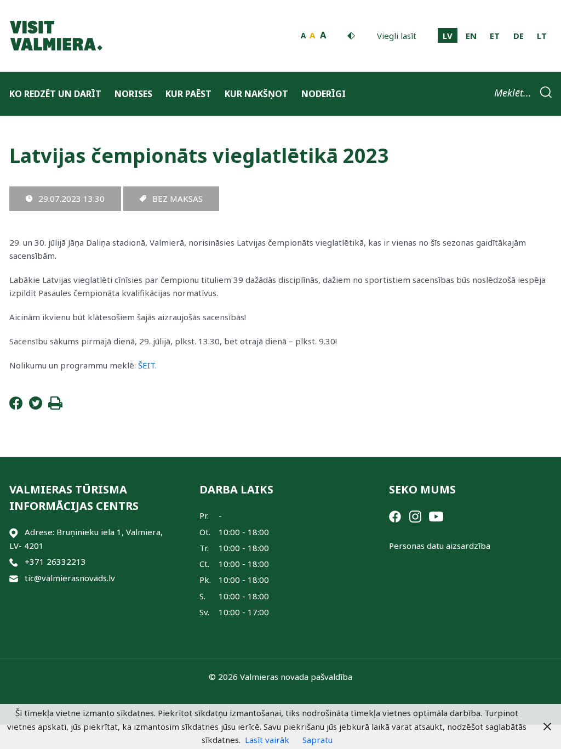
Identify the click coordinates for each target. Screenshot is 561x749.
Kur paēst (188, 94)
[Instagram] (415, 515)
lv (448, 35)
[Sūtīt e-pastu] (13, 578)
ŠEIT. (147, 365)
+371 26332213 (55, 561)
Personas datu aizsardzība (439, 545)
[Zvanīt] (13, 562)
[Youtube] (436, 515)
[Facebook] (15, 406)
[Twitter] (35, 406)
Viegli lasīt (396, 35)
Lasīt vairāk (267, 739)
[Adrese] (13, 532)
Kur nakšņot (256, 94)
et (495, 35)
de (518, 35)
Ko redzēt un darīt (55, 94)
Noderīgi (323, 94)
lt (542, 35)
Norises (133, 94)
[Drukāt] (55, 406)
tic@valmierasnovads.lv (70, 577)
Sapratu (317, 739)
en (471, 35)
